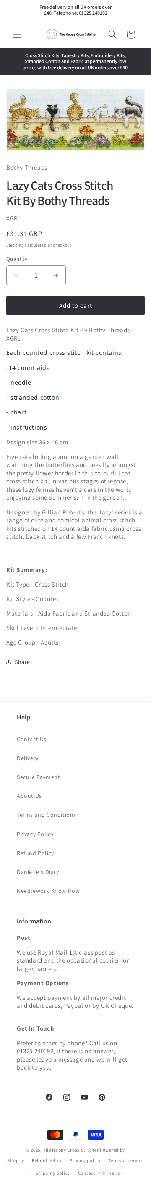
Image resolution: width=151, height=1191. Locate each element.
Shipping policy (53, 1173)
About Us (29, 796)
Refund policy (47, 1160)
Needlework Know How (48, 891)
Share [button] (22, 662)
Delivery (28, 758)
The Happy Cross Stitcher (71, 1150)
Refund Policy (35, 853)
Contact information (100, 1173)
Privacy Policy (35, 834)
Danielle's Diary (38, 872)
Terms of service (125, 1160)
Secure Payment (38, 777)
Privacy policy (85, 1160)
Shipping (15, 245)
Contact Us (32, 739)
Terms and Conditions (46, 814)
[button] (17, 34)
